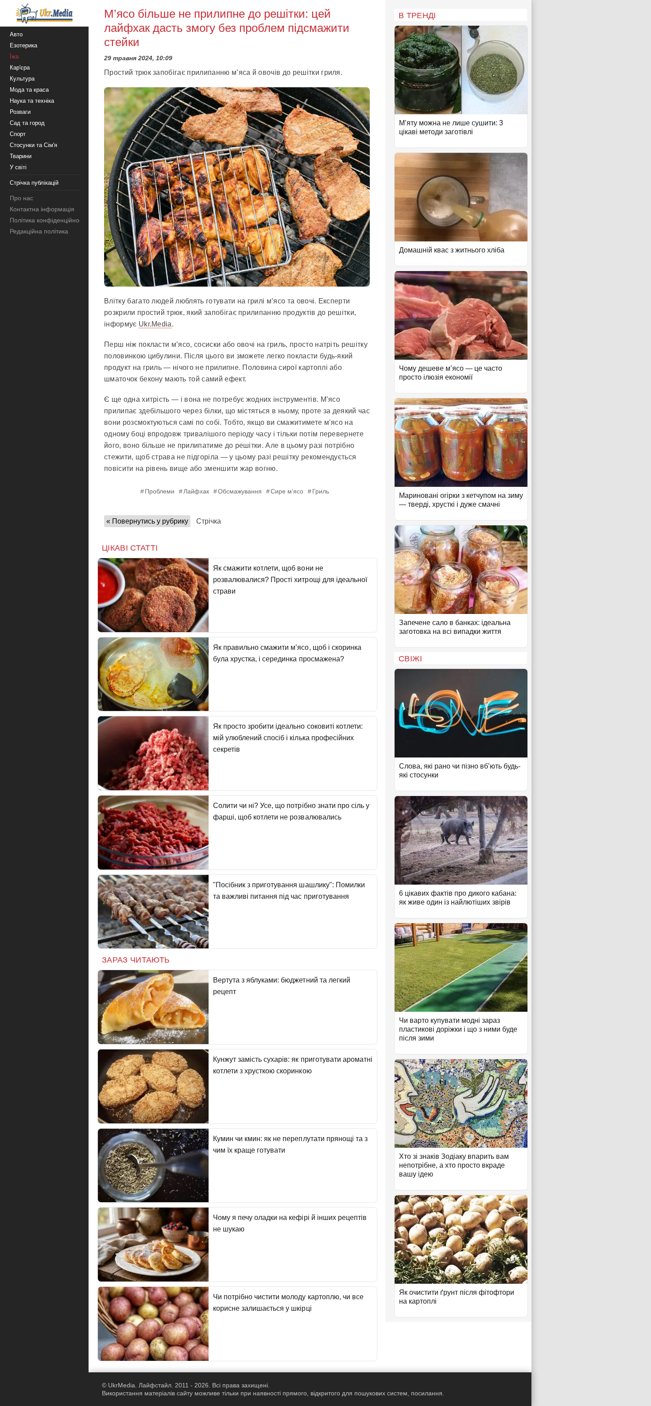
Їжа (14, 56)
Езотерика (23, 45)
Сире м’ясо (287, 491)
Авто (16, 34)
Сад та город (27, 123)
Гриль (320, 491)
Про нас (21, 198)
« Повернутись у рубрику (147, 521)
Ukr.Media (155, 324)
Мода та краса (29, 89)
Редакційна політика (39, 231)
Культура (22, 78)
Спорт (18, 134)
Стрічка (208, 521)
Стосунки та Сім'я (33, 145)
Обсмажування (240, 491)
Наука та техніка (32, 100)
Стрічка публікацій (34, 182)
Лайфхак (196, 491)
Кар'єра (20, 67)
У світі (18, 167)
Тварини (20, 156)
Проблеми (159, 491)
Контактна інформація (42, 209)
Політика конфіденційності (48, 220)
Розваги (20, 112)
